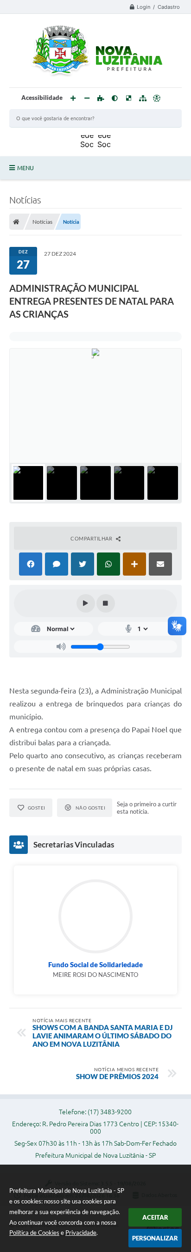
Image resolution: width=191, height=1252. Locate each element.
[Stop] (105, 603)
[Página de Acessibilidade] (157, 98)
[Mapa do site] (143, 98)
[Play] (85, 603)
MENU (25, 168)
